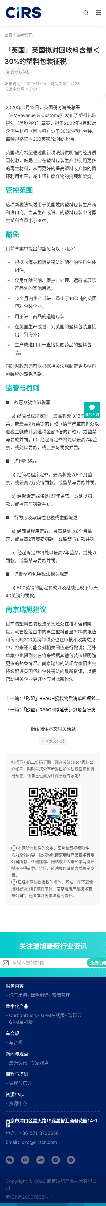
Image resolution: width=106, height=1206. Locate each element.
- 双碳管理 (59, 995)
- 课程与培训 (19, 1083)
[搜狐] (40, 1160)
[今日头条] (25, 1160)
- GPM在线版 (51, 1015)
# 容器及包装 (18, 72)
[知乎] (71, 1160)
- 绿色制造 (38, 995)
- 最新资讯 (16, 1063)
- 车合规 (14, 1042)
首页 (8, 34)
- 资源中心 (16, 1103)
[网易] (55, 1160)
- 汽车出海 (16, 995)
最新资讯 (25, 34)
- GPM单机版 (19, 1022)
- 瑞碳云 (73, 1015)
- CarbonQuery (22, 1015)
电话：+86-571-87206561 (33, 1133)
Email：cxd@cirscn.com (31, 1142)
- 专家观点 (38, 1063)
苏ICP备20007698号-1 (29, 1197)
